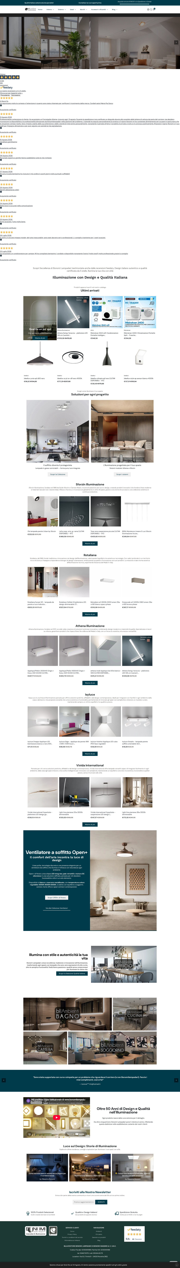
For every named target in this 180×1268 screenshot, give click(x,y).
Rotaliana (30, 599)
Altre (92, 330)
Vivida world (31, 809)
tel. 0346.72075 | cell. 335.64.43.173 (90, 1253)
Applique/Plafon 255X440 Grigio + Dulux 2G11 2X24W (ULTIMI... (41, 672)
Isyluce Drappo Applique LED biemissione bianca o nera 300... (40, 742)
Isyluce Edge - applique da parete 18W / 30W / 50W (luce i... (74, 742)
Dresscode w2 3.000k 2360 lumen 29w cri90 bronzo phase (137, 603)
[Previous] (4, 42)
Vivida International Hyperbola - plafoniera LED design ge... (40, 813)
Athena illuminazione (63, 330)
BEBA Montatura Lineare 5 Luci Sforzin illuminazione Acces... (136, 532)
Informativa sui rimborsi (72, 1240)
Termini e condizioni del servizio (72, 1237)
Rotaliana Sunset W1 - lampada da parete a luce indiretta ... (41, 603)
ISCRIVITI (101, 1202)
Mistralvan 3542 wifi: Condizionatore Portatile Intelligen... (104, 334)
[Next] (176, 42)
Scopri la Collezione (57, 474)
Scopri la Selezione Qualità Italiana (72, 973)
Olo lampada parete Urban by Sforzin (42, 531)
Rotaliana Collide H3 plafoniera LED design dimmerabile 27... (72, 603)
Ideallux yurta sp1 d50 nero (34, 378)
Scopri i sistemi (122, 474)
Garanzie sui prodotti (99, 1237)
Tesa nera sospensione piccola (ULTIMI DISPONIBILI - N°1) (105, 532)
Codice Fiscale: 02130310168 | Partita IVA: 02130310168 (90, 1250)
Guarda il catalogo (62, 50)
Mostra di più (40, 338)
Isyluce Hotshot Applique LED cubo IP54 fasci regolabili (104, 742)
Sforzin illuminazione (34, 528)
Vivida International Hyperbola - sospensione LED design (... (103, 813)
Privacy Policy (72, 1234)
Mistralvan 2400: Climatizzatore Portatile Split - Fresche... (139, 334)
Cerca (72, 1231)
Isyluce (30, 739)
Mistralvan (127, 330)
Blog (99, 1240)
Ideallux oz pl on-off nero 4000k (69, 378)
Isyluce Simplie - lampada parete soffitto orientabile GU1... (135, 742)
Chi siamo (99, 1234)
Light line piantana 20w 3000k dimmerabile (71, 813)
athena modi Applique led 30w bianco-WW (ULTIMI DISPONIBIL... (106, 672)
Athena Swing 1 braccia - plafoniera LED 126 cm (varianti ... (72, 334)
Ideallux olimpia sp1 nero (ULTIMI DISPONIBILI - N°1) (103, 379)
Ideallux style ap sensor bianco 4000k (138, 378)
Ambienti (99, 1231)
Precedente (5, 95)
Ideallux (26, 375)
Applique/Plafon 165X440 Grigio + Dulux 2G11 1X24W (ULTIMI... (72, 672)
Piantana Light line (82, 50)
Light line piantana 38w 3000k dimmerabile (134, 813)
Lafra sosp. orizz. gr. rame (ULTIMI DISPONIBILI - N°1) (71, 532)
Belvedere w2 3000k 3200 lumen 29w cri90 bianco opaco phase (105, 603)
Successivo (15, 95)
